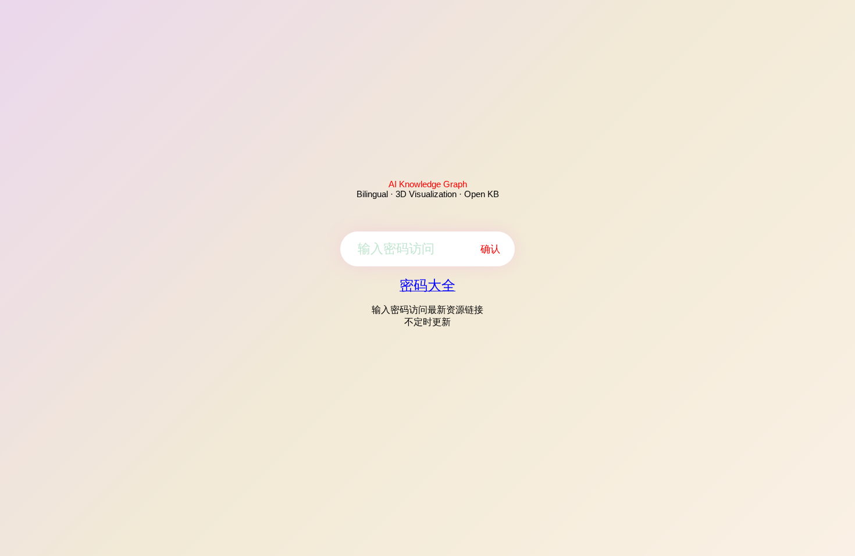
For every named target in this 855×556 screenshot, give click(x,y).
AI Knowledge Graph (428, 184)
